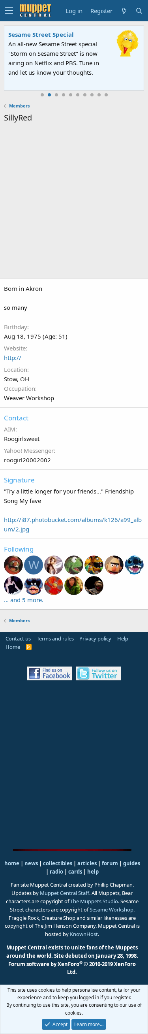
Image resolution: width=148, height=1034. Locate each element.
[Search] (138, 11)
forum (110, 863)
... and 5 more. (23, 600)
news (31, 863)
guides (131, 863)
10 (106, 94)
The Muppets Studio (94, 901)
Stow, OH (16, 379)
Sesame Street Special (41, 34)
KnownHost (84, 934)
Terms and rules (55, 638)
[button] (9, 10)
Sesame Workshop (111, 909)
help (93, 871)
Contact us (18, 638)
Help (122, 638)
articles (87, 863)
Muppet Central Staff (64, 893)
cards (75, 871)
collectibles (57, 863)
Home (13, 646)
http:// (12, 358)
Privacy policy (95, 638)
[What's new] (123, 11)
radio (56, 871)
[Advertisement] (74, 202)
